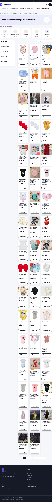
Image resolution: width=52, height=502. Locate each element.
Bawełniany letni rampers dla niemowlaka (45, 81)
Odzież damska (5, 8)
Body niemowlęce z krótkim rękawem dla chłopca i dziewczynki (23, 323)
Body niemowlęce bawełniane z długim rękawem (23, 133)
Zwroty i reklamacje (5, 488)
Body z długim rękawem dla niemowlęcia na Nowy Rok (46, 397)
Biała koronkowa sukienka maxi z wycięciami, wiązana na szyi (34, 107)
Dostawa (3, 486)
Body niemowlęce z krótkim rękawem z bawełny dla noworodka (46, 323)
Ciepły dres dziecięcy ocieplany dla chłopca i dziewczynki (34, 445)
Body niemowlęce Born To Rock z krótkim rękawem (22, 180)
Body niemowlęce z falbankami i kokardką (23, 298)
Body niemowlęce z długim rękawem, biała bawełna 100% (46, 275)
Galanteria (3, 59)
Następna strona (41, 458)
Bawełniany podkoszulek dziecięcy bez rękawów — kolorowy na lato (23, 109)
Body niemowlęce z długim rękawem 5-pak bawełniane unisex (34, 252)
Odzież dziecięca (17, 13)
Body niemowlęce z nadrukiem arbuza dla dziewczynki (34, 372)
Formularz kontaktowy (31, 488)
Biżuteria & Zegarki (14, 8)
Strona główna (3, 13)
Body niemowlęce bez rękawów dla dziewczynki (46, 157)
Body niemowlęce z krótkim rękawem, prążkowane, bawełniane (46, 347)
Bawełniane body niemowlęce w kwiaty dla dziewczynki (23, 57)
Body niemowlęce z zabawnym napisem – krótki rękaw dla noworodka (46, 372)
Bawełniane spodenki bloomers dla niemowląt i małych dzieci (23, 83)
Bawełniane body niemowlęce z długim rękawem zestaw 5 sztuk (46, 57)
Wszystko (29, 471)
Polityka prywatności (6, 491)
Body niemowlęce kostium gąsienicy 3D (34, 204)
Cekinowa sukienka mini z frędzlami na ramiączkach (34, 422)
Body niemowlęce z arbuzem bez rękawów (46, 228)
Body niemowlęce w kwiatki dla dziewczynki (23, 228)
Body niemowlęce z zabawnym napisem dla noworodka (23, 395)
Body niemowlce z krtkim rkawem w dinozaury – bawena (46, 106)
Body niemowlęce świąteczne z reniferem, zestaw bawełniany (45, 205)
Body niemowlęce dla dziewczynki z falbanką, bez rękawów (34, 181)
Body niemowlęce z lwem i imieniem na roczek (22, 371)
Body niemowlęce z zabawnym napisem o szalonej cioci (34, 395)
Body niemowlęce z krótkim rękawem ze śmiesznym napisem (23, 347)
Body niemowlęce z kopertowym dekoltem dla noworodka (46, 298)
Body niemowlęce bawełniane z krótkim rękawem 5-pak (23, 157)
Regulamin (4, 490)
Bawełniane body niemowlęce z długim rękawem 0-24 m (34, 57)
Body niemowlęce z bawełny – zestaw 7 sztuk (23, 252)
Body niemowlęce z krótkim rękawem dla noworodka (34, 323)
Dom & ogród (23, 8)
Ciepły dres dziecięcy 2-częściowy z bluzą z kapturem (23, 445)
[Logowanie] (46, 4)
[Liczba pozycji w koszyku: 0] (50, 4)
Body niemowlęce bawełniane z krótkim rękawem (46, 133)
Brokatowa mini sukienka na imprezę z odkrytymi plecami (23, 422)
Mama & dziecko (45, 8)
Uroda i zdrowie (30, 8)
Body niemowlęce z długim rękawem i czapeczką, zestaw (46, 252)
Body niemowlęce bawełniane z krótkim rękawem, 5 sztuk (34, 157)
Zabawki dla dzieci (5, 54)
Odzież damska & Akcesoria (7, 44)
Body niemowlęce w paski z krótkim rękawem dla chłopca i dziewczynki (34, 229)
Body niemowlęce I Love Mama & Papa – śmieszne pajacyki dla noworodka (46, 181)
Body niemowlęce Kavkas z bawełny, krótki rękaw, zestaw (23, 204)
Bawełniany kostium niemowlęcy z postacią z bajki (34, 81)
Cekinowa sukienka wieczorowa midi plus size (46, 422)
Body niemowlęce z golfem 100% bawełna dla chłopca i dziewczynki (34, 299)
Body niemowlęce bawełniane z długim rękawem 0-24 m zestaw (34, 134)
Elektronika (3, 64)
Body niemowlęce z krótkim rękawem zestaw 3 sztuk (34, 347)
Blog (28, 491)
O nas (28, 490)
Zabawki (38, 8)
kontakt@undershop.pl (31, 486)
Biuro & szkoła (4, 61)
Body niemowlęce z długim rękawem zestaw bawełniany (22, 275)
